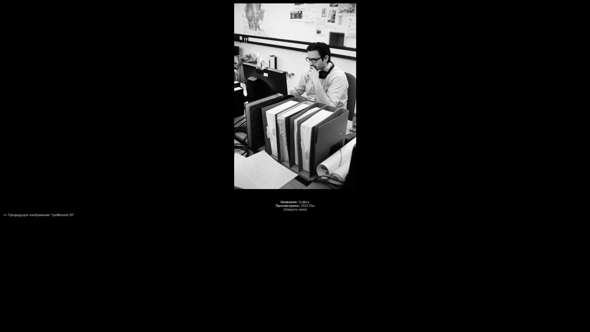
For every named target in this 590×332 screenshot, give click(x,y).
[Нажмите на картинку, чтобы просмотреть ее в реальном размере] (295, 188)
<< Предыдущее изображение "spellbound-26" (38, 215)
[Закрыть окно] (295, 209)
